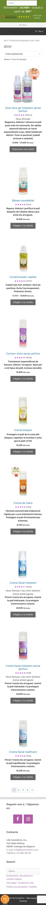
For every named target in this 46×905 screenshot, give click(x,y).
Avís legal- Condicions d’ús (20, 883)
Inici (6, 40)
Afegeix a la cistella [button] (23, 225)
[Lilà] (3, 31)
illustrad (23, 901)
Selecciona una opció (23, 149)
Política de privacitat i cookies (21, 886)
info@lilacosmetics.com (26, 850)
